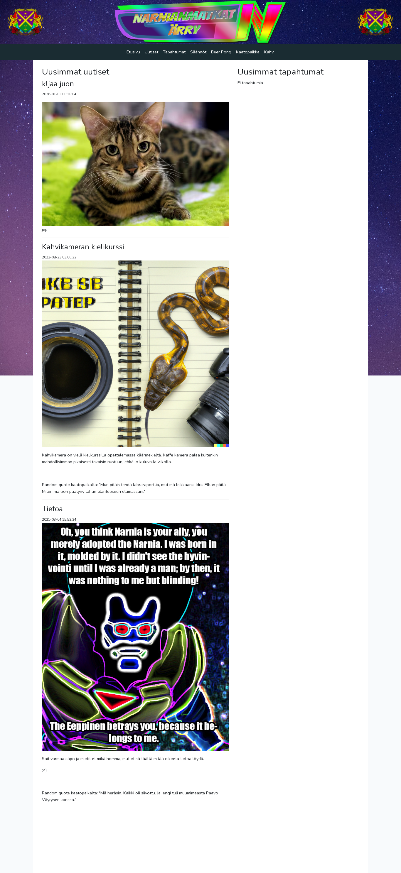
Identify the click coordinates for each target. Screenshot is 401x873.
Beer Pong (221, 52)
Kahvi (269, 52)
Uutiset (151, 52)
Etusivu (133, 52)
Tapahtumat (174, 52)
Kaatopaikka (248, 52)
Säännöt (198, 52)
